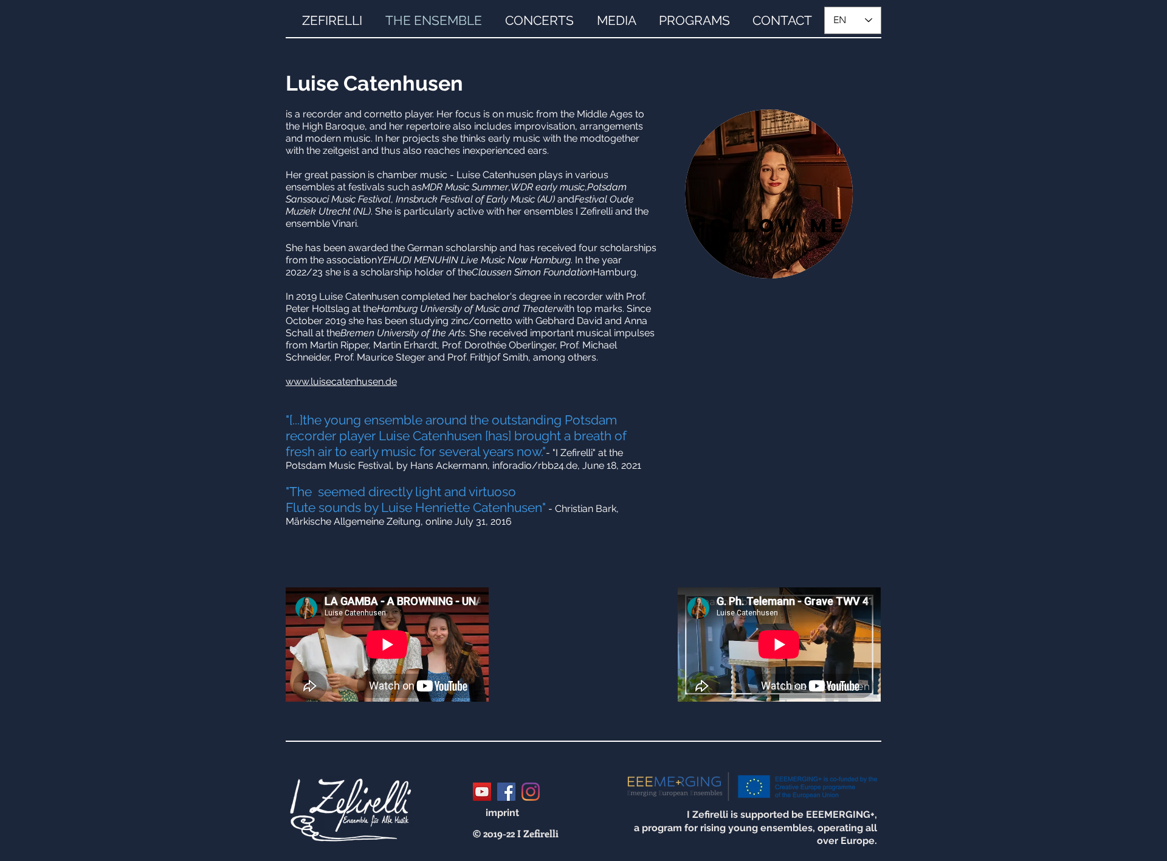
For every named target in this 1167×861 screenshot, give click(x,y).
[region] (769, 193)
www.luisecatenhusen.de (341, 381)
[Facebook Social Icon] (506, 792)
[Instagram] (531, 792)
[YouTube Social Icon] (482, 792)
